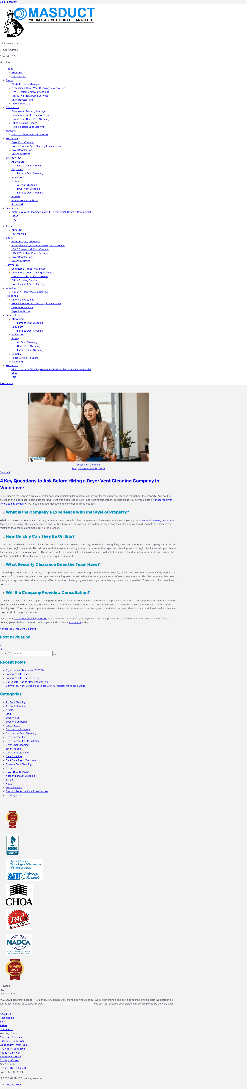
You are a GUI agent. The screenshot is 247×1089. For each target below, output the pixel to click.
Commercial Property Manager (28, 111)
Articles (10, 710)
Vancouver (17, 177)
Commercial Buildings (18, 729)
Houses (10, 768)
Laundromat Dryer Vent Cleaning (30, 119)
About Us (16, 72)
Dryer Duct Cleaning (22, 142)
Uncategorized (14, 795)
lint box (10, 779)
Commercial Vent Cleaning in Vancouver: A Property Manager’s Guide (45, 685)
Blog (8, 713)
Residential (12, 138)
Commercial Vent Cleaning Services (31, 115)
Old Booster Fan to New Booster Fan (27, 682)
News (9, 783)
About (9, 68)
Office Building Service (24, 123)
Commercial (12, 107)
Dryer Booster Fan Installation (23, 741)
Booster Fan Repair (17, 721)
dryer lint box (13, 748)
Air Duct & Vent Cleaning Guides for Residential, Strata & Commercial (51, 212)
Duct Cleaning (14, 756)
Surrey (15, 181)
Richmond (17, 204)
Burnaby (16, 196)
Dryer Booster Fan (16, 737)
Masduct (5, 472)
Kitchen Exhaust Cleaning (20, 775)
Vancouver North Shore (24, 200)
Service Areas (14, 157)
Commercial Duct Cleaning (21, 733)
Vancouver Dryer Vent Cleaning (18, 628)
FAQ (13, 219)
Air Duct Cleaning (27, 185)
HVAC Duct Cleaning (17, 772)
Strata (9, 80)
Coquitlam (17, 169)
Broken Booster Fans (18, 674)
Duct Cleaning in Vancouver (21, 760)
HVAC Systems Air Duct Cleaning (30, 91)
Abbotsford (18, 161)
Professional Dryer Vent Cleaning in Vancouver (38, 88)
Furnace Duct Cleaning (30, 165)
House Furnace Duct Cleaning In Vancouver (36, 146)
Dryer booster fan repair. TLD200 (25, 670)
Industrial (11, 130)
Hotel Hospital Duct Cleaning (27, 126)
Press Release (14, 787)
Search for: (6, 653)
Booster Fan (13, 717)
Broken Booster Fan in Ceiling (22, 678)
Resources (12, 208)
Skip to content (8, 1)
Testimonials (18, 76)
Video (14, 215)
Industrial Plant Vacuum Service (29, 134)
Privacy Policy (13, 1084)
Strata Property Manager (25, 84)
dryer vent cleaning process (155, 520)
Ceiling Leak (13, 725)
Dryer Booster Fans (22, 99)
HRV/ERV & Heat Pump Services (29, 95)
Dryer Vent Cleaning (28, 188)
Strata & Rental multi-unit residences (27, 791)
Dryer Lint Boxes (20, 103)
